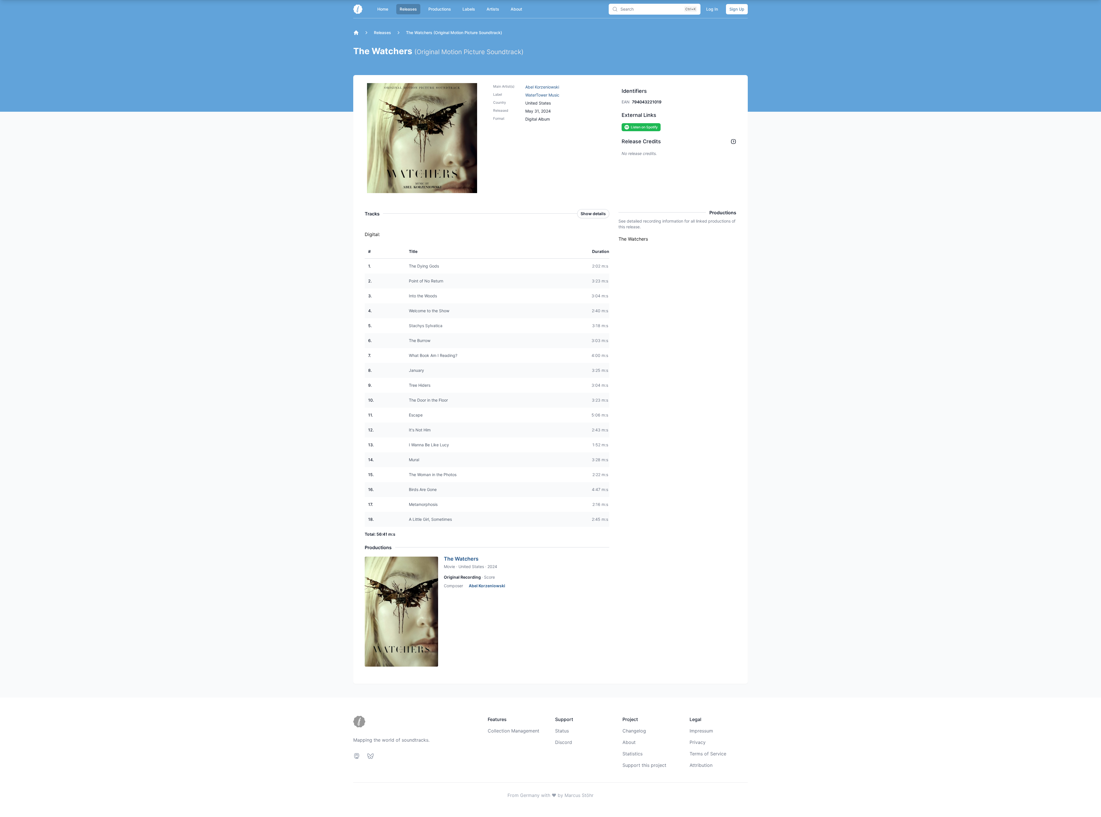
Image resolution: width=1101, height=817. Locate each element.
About (516, 9)
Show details (593, 213)
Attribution (701, 765)
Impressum (701, 731)
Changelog (634, 731)
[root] (356, 33)
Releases (408, 9)
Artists (493, 9)
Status (562, 731)
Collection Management (513, 731)
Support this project (644, 765)
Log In (712, 9)
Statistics (632, 754)
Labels (468, 9)
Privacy (698, 742)
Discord (563, 742)
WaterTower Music (542, 95)
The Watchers (461, 559)
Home (382, 9)
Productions (439, 9)
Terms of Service (708, 754)
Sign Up (736, 9)
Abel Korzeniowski (542, 87)
